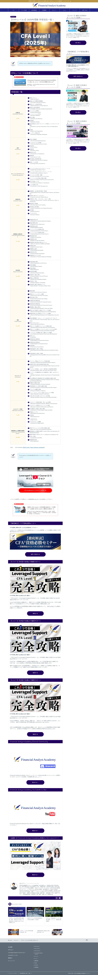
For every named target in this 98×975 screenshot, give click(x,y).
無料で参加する (35, 554)
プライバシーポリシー (13, 973)
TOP (13, 10)
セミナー (54, 10)
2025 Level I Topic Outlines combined (33, 447)
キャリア (75, 10)
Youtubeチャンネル (13, 955)
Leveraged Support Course (39, 954)
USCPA (36, 965)
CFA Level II (37, 948)
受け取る (78, 42)
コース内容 (24, 10)
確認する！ (35, 830)
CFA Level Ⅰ (13, 16)
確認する (35, 613)
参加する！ (35, 782)
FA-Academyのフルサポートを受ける (35, 490)
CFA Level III (37, 950)
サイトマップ (11, 960)
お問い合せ (84, 10)
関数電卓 (36, 960)
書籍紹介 (10, 958)
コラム (64, 10)
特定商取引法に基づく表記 (25, 973)
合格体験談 (34, 10)
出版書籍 (44, 10)
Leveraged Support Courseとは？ (16, 952)
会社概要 (10, 947)
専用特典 (36, 967)
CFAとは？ (10, 949)
